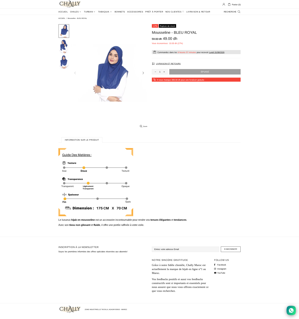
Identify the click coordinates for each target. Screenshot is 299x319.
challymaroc (70, 4)
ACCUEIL (61, 18)
